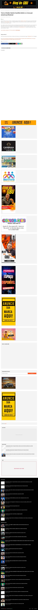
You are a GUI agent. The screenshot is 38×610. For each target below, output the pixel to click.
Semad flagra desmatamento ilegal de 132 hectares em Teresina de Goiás (16, 485)
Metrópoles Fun (30, 36)
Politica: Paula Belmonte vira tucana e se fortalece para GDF (14, 603)
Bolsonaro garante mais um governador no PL (12, 505)
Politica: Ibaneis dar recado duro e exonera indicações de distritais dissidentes (17, 579)
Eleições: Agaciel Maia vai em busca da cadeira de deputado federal (15, 556)
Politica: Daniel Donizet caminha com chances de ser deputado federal (16, 509)
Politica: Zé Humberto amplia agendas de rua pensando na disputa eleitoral (17, 599)
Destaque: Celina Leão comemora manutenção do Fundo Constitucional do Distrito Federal (19, 489)
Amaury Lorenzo (23, 20)
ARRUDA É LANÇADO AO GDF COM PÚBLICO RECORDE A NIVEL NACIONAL (16, 536)
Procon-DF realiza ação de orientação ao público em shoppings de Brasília (16, 591)
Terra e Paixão (7, 21)
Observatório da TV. (22, 27)
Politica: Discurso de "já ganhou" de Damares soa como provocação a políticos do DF (18, 501)
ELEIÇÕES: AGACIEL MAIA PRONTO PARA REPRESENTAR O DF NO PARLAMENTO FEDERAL (18, 544)
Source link (4, 38)
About (32, 608)
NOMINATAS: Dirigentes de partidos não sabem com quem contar (15, 532)
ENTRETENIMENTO (7, 10)
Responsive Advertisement (19, 434)
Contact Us (35, 608)
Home (30, 608)
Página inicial (2, 10)
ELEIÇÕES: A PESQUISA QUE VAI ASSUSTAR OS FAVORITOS (13, 548)
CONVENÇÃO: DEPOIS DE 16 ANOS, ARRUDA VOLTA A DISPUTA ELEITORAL (16, 528)
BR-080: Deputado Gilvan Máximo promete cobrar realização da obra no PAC (17, 497)
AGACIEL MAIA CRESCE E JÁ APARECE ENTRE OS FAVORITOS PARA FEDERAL (16, 560)
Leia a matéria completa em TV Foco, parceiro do (10, 30)
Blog (11, 608)
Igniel (5, 423)
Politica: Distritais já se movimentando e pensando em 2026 (14, 493)
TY (6, 608)
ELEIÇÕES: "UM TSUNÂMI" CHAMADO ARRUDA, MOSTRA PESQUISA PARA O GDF (17, 524)
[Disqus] (19, 84)
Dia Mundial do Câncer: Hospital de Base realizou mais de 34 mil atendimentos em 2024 (18, 481)
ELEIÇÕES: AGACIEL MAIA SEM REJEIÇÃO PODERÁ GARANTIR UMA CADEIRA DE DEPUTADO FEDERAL (19, 540)
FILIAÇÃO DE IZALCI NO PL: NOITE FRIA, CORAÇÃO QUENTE (13, 513)
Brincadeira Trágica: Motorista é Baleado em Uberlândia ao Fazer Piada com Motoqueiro (19, 595)
